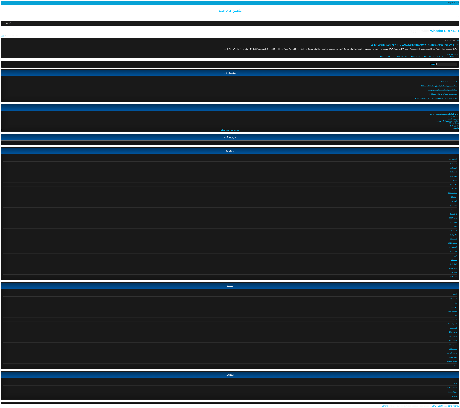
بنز (456, 303)
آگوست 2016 (453, 247)
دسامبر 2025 (453, 180)
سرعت (454, 319)
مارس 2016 (453, 268)
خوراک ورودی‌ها (452, 387)
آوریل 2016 (453, 264)
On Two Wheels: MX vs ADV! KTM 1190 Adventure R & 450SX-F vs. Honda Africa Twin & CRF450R (415, 45)
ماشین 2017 (453, 340)
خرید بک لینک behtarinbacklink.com (444, 114)
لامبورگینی (453, 328)
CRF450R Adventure (384, 56)
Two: (430, 56)
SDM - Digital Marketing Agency (445, 406)
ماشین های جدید (230, 11)
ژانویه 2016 (453, 276)
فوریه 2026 (453, 172)
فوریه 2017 (453, 222)
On (393, 56)
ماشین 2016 (453, 336)
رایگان (456, 128)
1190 (457, 56)
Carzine (385, 406)
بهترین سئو (454, 125)
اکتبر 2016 (453, 239)
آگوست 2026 (453, 159)
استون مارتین (453, 298)
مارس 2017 (453, 218)
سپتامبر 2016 (452, 243)
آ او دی (455, 294)
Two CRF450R (423, 56)
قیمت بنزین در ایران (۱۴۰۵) (449, 81)
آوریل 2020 (453, 201)
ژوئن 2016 (453, 255)
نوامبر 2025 (453, 184)
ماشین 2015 (453, 332)
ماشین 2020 (453, 349)
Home (2, 35)
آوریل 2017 (453, 214)
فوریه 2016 (453, 272)
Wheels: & (436, 56)
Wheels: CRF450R (444, 31)
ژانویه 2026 (453, 176)
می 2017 (454, 209)
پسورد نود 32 (453, 119)
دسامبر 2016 (453, 230)
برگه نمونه (8, 23)
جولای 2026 (453, 163)
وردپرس (454, 396)
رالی (455, 315)
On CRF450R (410, 56)
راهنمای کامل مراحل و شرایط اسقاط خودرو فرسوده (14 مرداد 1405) (436, 98)
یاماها (455, 365)
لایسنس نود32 (453, 116)
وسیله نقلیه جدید (452, 361)
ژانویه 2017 (453, 226)
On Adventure (399, 56)
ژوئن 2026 (453, 168)
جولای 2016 (453, 251)
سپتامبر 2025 (452, 193)
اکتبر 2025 (453, 189)
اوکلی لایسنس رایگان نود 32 (447, 121)
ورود (455, 383)
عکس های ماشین (451, 324)
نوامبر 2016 (453, 235)
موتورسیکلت (453, 357)
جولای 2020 (453, 197)
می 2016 (454, 260)
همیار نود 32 (454, 123)
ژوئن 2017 (453, 205)
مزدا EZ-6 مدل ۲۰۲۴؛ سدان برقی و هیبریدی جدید (442, 90)
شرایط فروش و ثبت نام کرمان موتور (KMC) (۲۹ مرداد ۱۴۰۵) (439, 86)
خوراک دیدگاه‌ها (452, 392)
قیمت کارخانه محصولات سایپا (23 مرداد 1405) (443, 94)
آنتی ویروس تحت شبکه (230, 130)
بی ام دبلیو (454, 307)
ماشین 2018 (453, 344)
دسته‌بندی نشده (452, 311)
